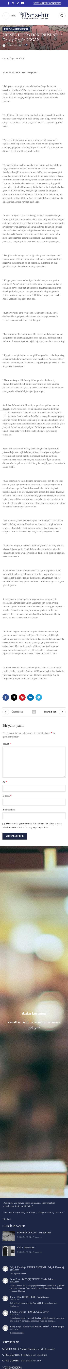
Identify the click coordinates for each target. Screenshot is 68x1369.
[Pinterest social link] (22, 697)
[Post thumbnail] (8, 1236)
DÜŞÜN (7, 29)
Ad (4, 781)
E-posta (7, 795)
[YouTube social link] (22, 3)
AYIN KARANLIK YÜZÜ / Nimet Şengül (43, 1326)
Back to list (34, 712)
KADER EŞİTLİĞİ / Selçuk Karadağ (45, 1267)
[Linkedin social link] (30, 697)
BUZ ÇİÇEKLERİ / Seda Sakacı (38, 1279)
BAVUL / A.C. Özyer (38, 1312)
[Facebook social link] (9, 3)
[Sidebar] (4, 415)
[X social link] (13, 3)
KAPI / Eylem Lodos (26, 1247)
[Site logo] (34, 15)
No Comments (35, 1237)
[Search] (62, 15)
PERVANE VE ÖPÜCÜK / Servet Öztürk (34, 1232)
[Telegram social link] (38, 697)
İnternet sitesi (8, 809)
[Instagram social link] (18, 3)
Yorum (6, 743)
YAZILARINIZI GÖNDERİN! (47, 3)
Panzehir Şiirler (20, 29)
